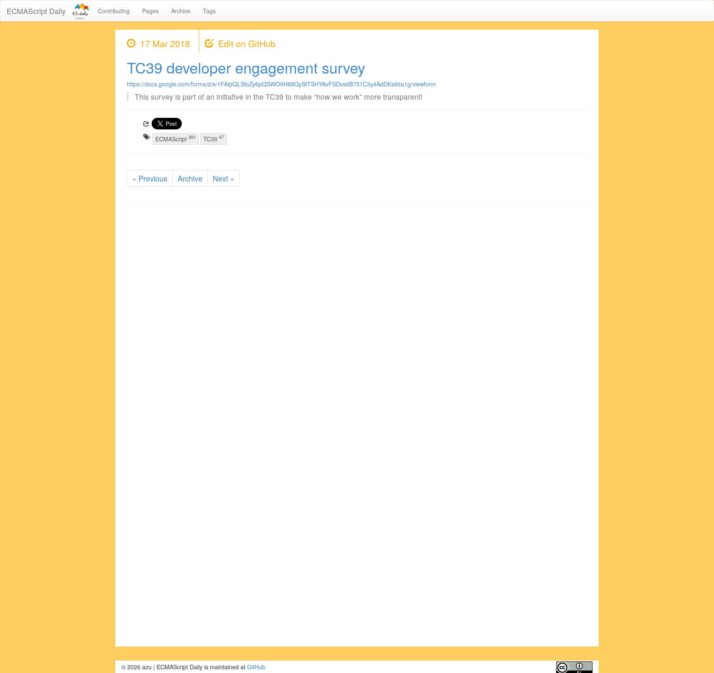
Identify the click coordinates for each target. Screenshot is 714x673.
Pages (150, 11)
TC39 (213, 138)
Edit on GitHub (247, 43)
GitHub (256, 667)
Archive (180, 11)
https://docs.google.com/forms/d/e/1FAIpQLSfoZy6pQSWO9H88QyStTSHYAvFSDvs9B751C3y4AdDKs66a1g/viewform (281, 84)
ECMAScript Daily (36, 10)
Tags (209, 11)
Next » (223, 178)
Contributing (114, 11)
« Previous (149, 178)
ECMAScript (175, 138)
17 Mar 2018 (165, 43)
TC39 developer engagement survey (246, 67)
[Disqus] (357, 316)
